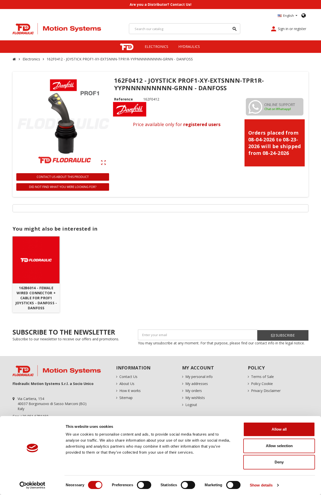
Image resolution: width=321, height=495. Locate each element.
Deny (279, 462)
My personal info (199, 376)
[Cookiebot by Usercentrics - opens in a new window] (32, 485)
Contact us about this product (63, 177)
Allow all (279, 429)
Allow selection (279, 446)
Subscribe (285, 335)
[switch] (144, 485)
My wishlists (195, 397)
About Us (126, 383)
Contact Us (128, 376)
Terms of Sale (262, 376)
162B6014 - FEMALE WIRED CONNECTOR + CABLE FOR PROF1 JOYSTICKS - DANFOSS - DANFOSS (36, 297)
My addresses (196, 383)
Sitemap (126, 397)
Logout (191, 404)
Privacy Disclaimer (266, 390)
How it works (130, 390)
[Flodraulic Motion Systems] (57, 28)
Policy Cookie (262, 383)
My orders (193, 390)
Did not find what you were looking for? (62, 187)
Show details (261, 485)
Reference (123, 99)
